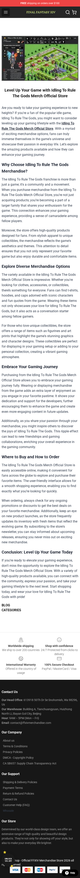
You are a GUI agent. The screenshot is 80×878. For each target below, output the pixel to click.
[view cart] (74, 12)
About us (8, 740)
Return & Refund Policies (18, 793)
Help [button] (72, 872)
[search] (67, 12)
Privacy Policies (13, 752)
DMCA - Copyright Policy (18, 757)
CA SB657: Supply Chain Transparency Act (29, 763)
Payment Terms (13, 787)
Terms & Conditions (15, 746)
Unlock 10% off (8, 860)
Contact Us (10, 799)
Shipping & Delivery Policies (20, 782)
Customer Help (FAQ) (16, 805)
